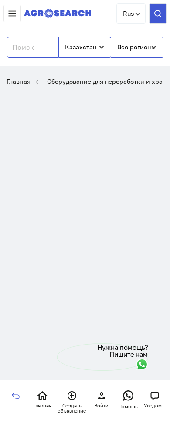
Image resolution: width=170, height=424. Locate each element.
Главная (19, 81)
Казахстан (81, 47)
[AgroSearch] (57, 13)
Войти (101, 405)
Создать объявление (72, 408)
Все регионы (136, 47)
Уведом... (155, 405)
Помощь (128, 406)
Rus (128, 13)
